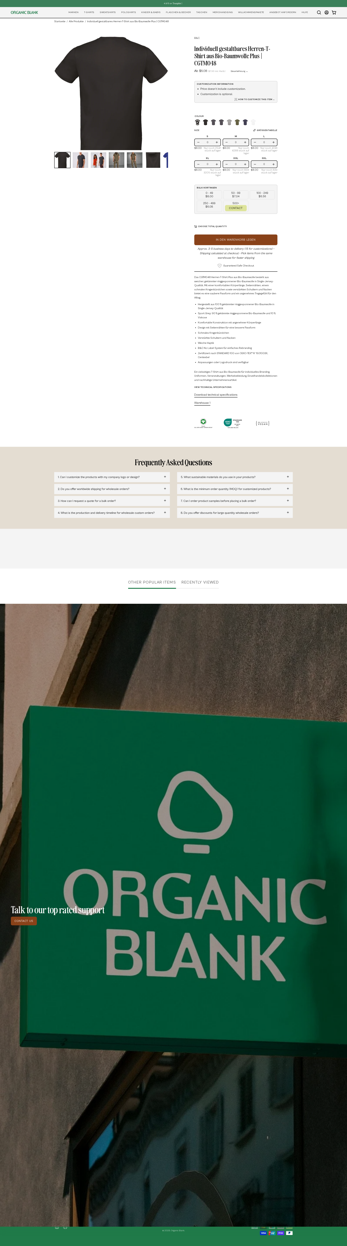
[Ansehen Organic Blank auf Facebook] (65, 1227)
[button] (73, 12)
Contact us (23, 921)
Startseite (59, 21)
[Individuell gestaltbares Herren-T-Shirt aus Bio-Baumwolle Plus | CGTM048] (62, 160)
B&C (197, 38)
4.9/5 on (172, 3)
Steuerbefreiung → (239, 71)
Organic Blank (177, 1230)
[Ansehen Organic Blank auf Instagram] (57, 1227)
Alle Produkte (76, 21)
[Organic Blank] (24, 12)
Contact (236, 208)
